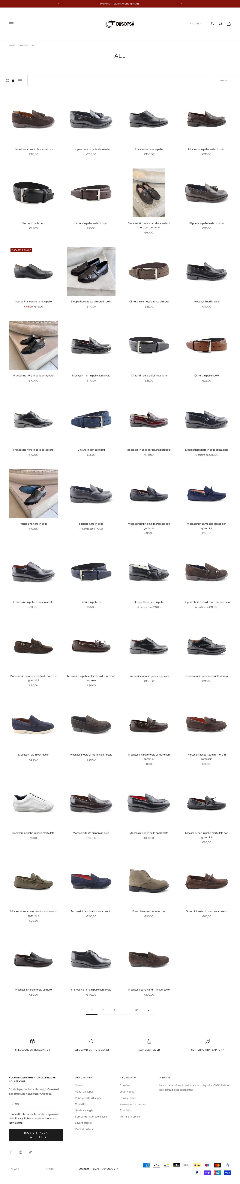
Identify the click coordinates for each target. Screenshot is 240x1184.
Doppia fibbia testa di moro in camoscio (207, 602)
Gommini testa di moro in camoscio (206, 911)
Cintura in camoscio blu (91, 449)
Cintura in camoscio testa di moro (149, 301)
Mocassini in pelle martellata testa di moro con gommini (149, 225)
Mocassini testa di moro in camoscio (91, 754)
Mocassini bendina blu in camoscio (91, 911)
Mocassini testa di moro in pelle (91, 833)
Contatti (80, 1104)
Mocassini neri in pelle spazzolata (149, 833)
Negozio (23, 45)
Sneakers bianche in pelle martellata (33, 833)
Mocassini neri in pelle (207, 301)
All (34, 45)
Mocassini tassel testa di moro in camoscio (207, 757)
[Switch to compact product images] (20, 80)
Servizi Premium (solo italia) (91, 1116)
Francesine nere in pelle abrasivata (33, 375)
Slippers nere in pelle (91, 523)
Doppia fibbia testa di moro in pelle (91, 301)
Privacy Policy (128, 1098)
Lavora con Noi (83, 1122)
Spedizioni (126, 1110)
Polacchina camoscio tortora (148, 911)
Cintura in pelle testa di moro (91, 223)
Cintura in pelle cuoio (206, 375)
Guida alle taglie (84, 1110)
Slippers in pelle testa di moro (206, 223)
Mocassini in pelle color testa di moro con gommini (91, 678)
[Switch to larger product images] (7, 80)
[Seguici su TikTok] (30, 1152)
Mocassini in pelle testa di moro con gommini (149, 757)
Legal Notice (127, 1091)
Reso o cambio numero (133, 1104)
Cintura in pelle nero (33, 223)
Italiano (195, 23)
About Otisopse (84, 1091)
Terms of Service (130, 1116)
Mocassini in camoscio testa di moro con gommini (33, 678)
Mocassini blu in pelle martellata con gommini (149, 526)
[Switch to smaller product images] (13, 80)
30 (136, 1010)
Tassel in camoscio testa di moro (33, 149)
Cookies (124, 1085)
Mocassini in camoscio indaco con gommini (206, 526)
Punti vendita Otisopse (88, 1098)
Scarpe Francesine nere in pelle (33, 301)
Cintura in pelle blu (91, 602)
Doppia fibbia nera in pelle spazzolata (206, 449)
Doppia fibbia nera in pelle (149, 602)
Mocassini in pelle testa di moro (206, 149)
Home (12, 45)
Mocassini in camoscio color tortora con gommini (33, 913)
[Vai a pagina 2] (148, 1010)
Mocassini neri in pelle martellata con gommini (206, 835)
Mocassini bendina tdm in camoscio (149, 989)
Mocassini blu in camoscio (33, 754)
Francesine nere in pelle (149, 149)
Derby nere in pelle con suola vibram (206, 676)
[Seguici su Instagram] (20, 1152)
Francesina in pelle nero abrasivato (33, 602)
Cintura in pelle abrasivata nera (149, 375)
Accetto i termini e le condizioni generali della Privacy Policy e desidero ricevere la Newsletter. (33, 1118)
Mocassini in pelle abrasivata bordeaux (149, 449)
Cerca (78, 1085)
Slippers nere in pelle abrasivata (91, 149)
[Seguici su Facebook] (11, 1152)
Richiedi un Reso (84, 1129)
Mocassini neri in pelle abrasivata (91, 375)
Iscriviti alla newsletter (36, 1134)
